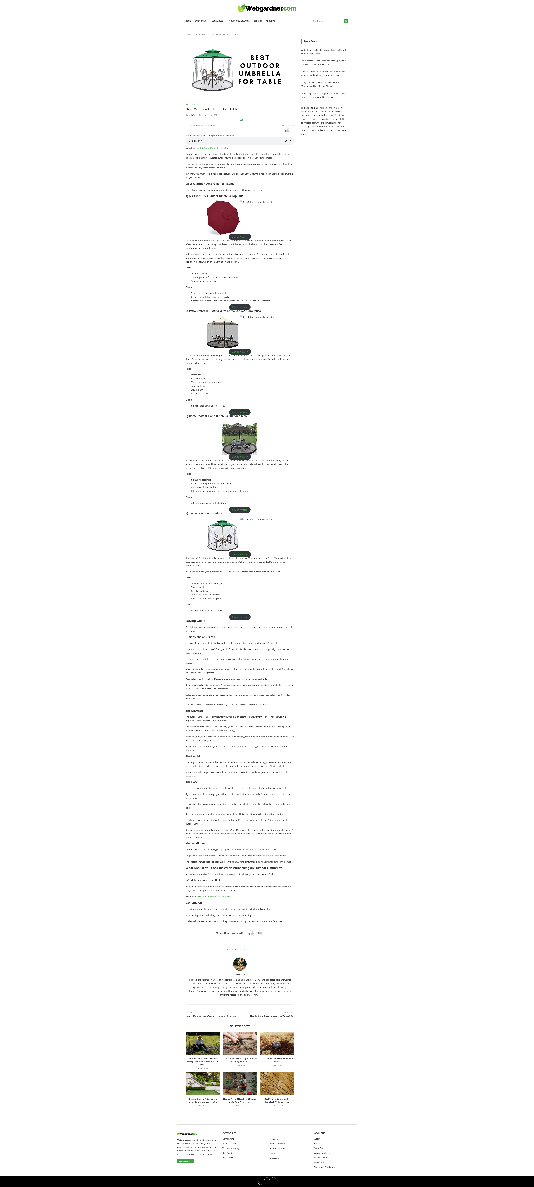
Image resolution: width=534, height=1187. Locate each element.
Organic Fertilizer (276, 1144)
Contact (258, 21)
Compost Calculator (239, 21)
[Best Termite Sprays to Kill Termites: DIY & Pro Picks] (277, 1083)
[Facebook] (260, 1182)
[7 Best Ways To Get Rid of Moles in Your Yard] (277, 1043)
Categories (200, 21)
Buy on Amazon (240, 307)
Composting (228, 1139)
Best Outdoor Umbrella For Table (212, 147)
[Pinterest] (273, 1182)
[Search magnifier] (346, 21)
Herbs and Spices (276, 1148)
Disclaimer (319, 1162)
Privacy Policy (320, 1158)
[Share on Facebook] (248, 949)
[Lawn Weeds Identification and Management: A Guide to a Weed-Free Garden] (203, 1043)
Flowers (272, 1153)
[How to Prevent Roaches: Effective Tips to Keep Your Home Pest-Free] (240, 1083)
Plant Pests (227, 1158)
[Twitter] (267, 1182)
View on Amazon (240, 236)
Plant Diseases (229, 1143)
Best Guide (200, 34)
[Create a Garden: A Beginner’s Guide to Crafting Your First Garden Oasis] (203, 1083)
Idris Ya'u (193, 115)
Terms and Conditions (324, 1167)
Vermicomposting (230, 1148)
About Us (270, 21)
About (317, 1139)
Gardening (273, 1139)
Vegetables (217, 21)
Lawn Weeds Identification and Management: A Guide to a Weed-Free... (203, 1062)
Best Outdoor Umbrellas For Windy (214, 896)
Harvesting (273, 1158)
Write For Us (320, 1148)
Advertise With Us (322, 1153)
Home (188, 21)
